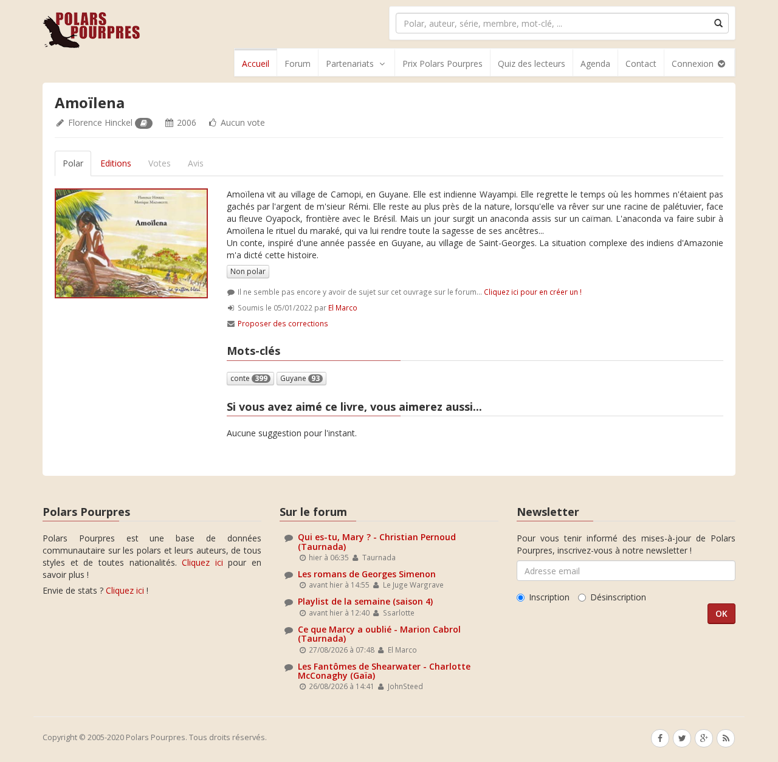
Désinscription (618, 597)
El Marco (342, 307)
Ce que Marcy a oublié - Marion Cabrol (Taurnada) (379, 633)
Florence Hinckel (100, 122)
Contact (640, 63)
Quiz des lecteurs (531, 63)
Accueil (255, 63)
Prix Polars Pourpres (442, 63)
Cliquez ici (202, 562)
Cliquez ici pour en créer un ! (533, 292)
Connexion (694, 63)
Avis (196, 163)
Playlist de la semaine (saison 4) (365, 601)
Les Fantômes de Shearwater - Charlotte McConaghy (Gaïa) (384, 671)
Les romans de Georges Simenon (367, 574)
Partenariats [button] (350, 63)
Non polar (248, 271)
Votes (159, 163)
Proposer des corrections (283, 323)
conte (248, 378)
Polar (73, 163)
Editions (115, 163)
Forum (297, 63)
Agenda (595, 63)
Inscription (549, 597)
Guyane (300, 378)
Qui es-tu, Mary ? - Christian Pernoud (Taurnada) (377, 541)
